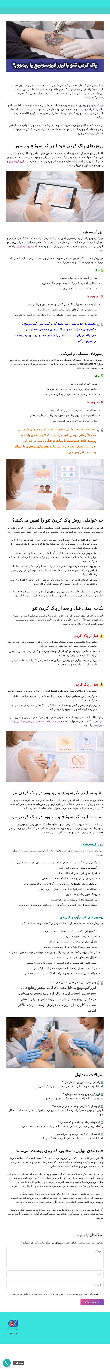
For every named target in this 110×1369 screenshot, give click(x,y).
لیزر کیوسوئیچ (96, 105)
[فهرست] (55, 10)
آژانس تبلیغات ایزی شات (47, 1359)
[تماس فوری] (7, 1363)
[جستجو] (4, 10)
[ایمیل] (10, 10)
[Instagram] (15, 10)
